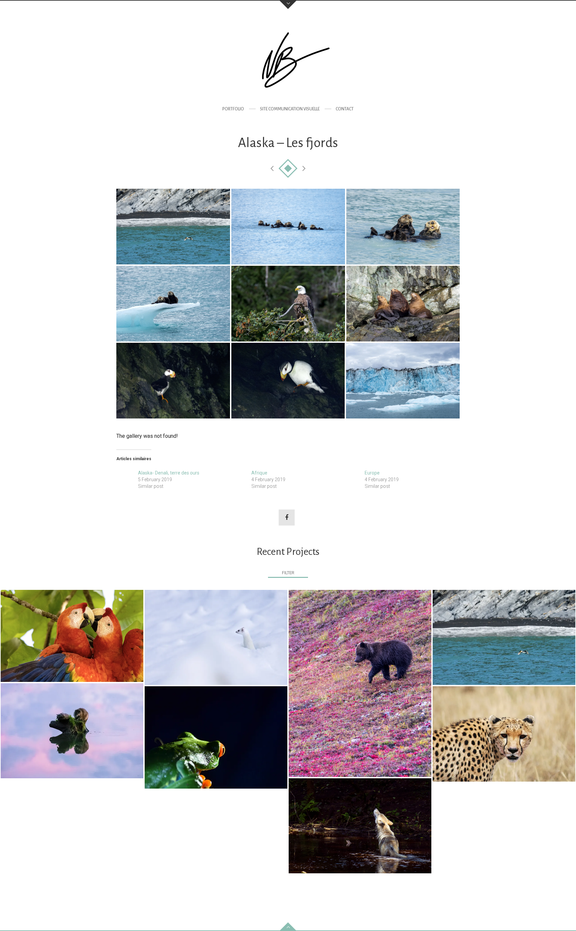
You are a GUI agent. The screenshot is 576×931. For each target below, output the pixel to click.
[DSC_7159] (403, 303)
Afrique (259, 473)
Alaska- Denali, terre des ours (168, 473)
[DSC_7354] (403, 380)
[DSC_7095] (288, 303)
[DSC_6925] (173, 226)
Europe (372, 473)
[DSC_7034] (288, 226)
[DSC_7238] (173, 303)
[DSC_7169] (173, 380)
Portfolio (233, 109)
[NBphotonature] (288, 58)
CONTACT (345, 109)
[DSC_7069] (403, 226)
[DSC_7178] (288, 380)
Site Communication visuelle (290, 109)
